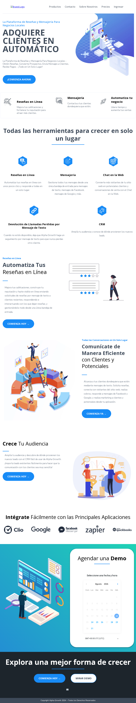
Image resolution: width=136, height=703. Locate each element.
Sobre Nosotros (88, 6)
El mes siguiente (118, 584)
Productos (55, 6)
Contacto (70, 6)
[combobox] (102, 638)
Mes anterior (86, 584)
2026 (106, 584)
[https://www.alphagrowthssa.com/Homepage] (18, 6)
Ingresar (118, 6)
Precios (105, 6)
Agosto (98, 584)
